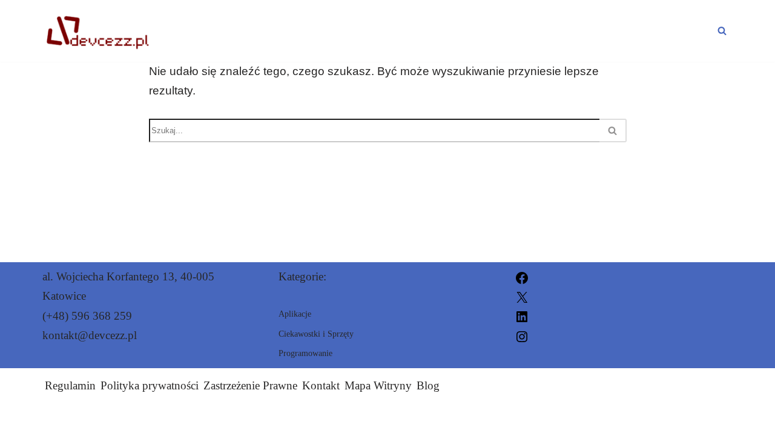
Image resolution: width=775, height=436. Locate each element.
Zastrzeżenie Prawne (250, 385)
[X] (522, 295)
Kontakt (321, 385)
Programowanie (369, 31)
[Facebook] (522, 276)
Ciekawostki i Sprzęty (632, 31)
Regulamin (70, 385)
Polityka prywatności (150, 385)
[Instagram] (522, 335)
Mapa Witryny (378, 385)
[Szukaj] (722, 30)
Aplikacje (491, 31)
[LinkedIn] (522, 315)
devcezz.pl (524, 419)
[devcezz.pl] (96, 31)
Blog (428, 385)
